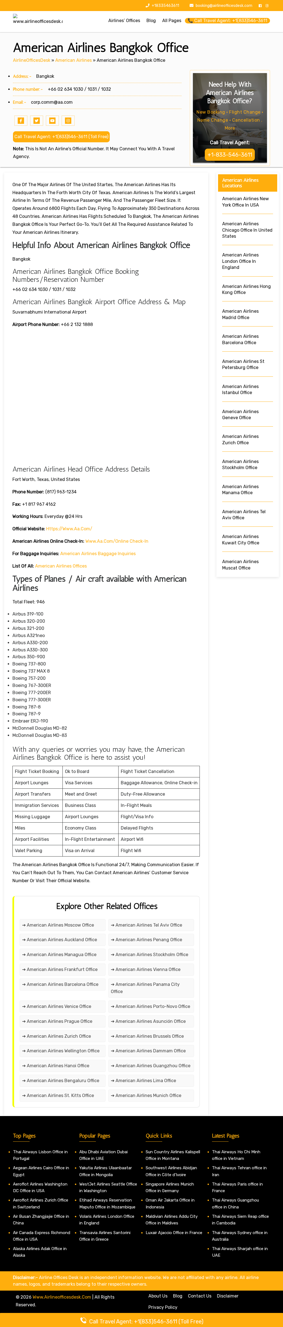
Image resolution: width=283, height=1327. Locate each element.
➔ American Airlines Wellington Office (60, 1050)
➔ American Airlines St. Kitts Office (58, 1095)
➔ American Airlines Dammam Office (148, 1050)
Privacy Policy (162, 1307)
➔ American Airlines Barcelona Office (60, 984)
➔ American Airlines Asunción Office (148, 1021)
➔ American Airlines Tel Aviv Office (146, 925)
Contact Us (199, 1296)
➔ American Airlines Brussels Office (147, 1036)
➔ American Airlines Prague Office (57, 1021)
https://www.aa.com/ (69, 528)
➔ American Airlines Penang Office (146, 939)
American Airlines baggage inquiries (98, 553)
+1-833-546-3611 (230, 154)
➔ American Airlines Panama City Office (145, 988)
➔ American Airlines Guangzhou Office (150, 1065)
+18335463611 (165, 5)
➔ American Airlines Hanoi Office (55, 1065)
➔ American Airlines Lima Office (143, 1080)
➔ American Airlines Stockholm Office (149, 954)
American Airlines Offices (61, 566)
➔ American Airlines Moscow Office (58, 925)
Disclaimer (228, 1296)
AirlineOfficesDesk (31, 60)
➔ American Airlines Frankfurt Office (60, 969)
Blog (177, 1296)
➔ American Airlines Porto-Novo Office (150, 1006)
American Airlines (73, 60)
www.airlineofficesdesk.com (62, 1297)
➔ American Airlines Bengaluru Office (60, 1080)
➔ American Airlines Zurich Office (56, 1036)
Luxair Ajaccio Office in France (174, 1232)
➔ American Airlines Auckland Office (59, 939)
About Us (157, 1296)
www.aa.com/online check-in (116, 541)
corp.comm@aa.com (52, 102)
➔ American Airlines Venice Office (56, 1006)
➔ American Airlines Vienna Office (145, 969)
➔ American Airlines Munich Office (146, 1095)
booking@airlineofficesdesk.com (224, 5)
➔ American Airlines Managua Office (59, 954)
